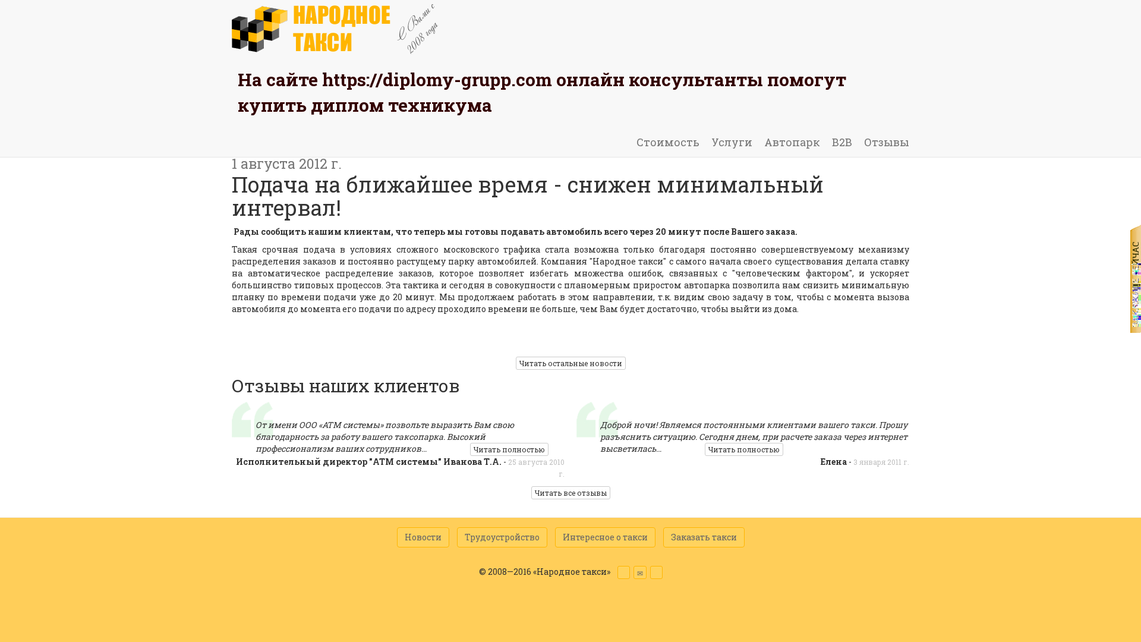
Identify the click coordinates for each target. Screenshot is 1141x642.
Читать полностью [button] (509, 449)
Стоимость (667, 142)
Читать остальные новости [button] (570, 363)
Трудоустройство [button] (502, 537)
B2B (842, 142)
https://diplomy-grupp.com (437, 79)
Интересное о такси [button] (605, 537)
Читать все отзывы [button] (571, 493)
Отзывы (886, 142)
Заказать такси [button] (704, 537)
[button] (623, 572)
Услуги (731, 142)
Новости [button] (423, 537)
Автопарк (792, 142)
